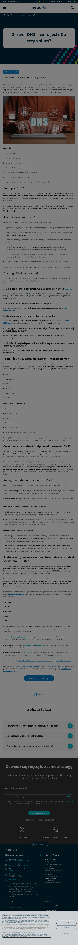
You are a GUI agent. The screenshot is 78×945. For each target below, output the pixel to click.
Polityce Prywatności (18, 922)
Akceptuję (66, 922)
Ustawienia (66, 933)
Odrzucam (66, 927)
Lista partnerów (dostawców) (9, 937)
